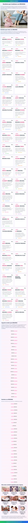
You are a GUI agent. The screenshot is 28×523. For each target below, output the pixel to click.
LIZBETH (4, 98)
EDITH (3, 243)
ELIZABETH (9, 50)
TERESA (22, 146)
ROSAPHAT (12, 410)
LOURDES (4, 276)
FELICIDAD (15, 381)
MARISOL (9, 39)
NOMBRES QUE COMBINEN (14, 1)
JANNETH (12, 419)
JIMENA (4, 62)
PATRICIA (17, 135)
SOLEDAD (17, 158)
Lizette (12, 444)
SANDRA (17, 181)
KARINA (22, 39)
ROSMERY (22, 74)
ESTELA (9, 255)
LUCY (3, 206)
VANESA (15, 387)
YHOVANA (12, 403)
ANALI (3, 194)
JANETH (17, 98)
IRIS (8, 219)
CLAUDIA (4, 86)
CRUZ (21, 265)
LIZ (16, 231)
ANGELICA (9, 301)
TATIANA (9, 290)
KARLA (8, 135)
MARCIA (4, 170)
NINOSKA (4, 265)
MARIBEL (22, 122)
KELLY (3, 146)
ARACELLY (15, 343)
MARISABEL (15, 371)
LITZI (16, 170)
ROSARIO (22, 110)
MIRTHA (12, 406)
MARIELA (4, 122)
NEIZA (16, 393)
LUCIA (21, 50)
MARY (16, 301)
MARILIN (12, 453)
